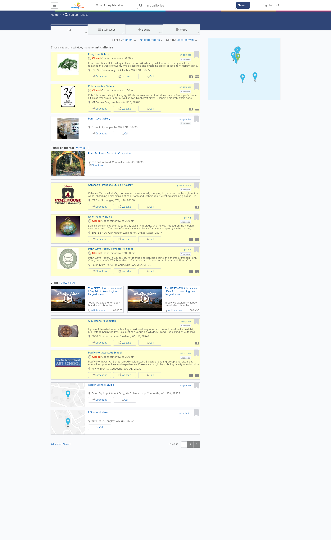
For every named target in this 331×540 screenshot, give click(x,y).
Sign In (267, 5)
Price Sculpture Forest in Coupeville (109, 153)
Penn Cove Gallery (99, 119)
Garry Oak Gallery (98, 54)
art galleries (185, 54)
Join (277, 5)
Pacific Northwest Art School (105, 353)
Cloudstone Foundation (102, 321)
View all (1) (82, 148)
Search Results (78, 14)
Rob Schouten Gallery (101, 86)
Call (151, 76)
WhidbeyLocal (98, 310)
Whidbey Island (109, 5)
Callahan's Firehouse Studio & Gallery (110, 185)
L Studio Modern (98, 412)
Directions (101, 76)
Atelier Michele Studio (101, 385)
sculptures (186, 321)
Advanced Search (61, 444)
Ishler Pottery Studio (100, 217)
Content (128, 40)
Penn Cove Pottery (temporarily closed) (111, 249)
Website (126, 76)
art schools (185, 353)
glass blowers (184, 185)
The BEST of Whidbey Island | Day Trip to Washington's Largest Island (105, 291)
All (77, 31)
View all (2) (68, 283)
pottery (187, 217)
